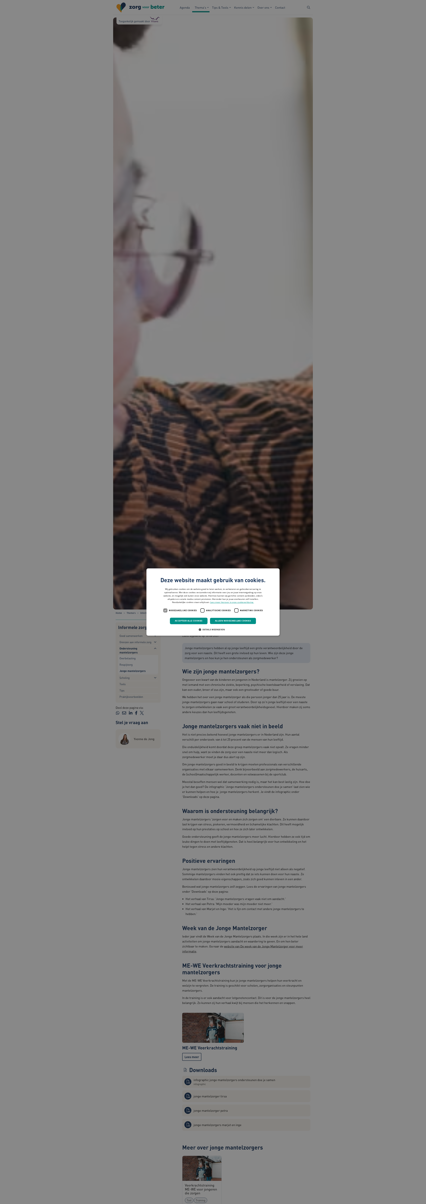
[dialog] (213, 602)
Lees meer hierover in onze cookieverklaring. (232, 602)
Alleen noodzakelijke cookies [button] (233, 620)
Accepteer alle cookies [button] (189, 620)
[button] (213, 629)
